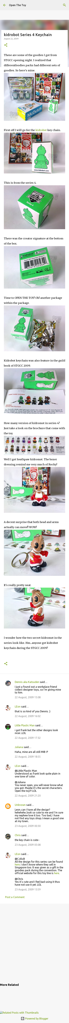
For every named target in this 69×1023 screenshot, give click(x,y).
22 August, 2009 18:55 (28, 756)
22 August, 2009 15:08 (28, 697)
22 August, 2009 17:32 (28, 737)
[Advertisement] (34, 942)
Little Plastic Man (25, 725)
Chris (18, 835)
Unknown (20, 804)
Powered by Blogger (36, 1018)
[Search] (64, 5)
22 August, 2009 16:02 (28, 716)
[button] (6, 45)
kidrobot (41, 130)
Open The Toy (17, 5)
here (17, 864)
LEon (18, 706)
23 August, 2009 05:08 (28, 844)
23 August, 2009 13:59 (28, 889)
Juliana (19, 747)
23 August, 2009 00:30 (28, 825)
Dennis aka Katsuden (27, 682)
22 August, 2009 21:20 (28, 795)
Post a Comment (15, 897)
